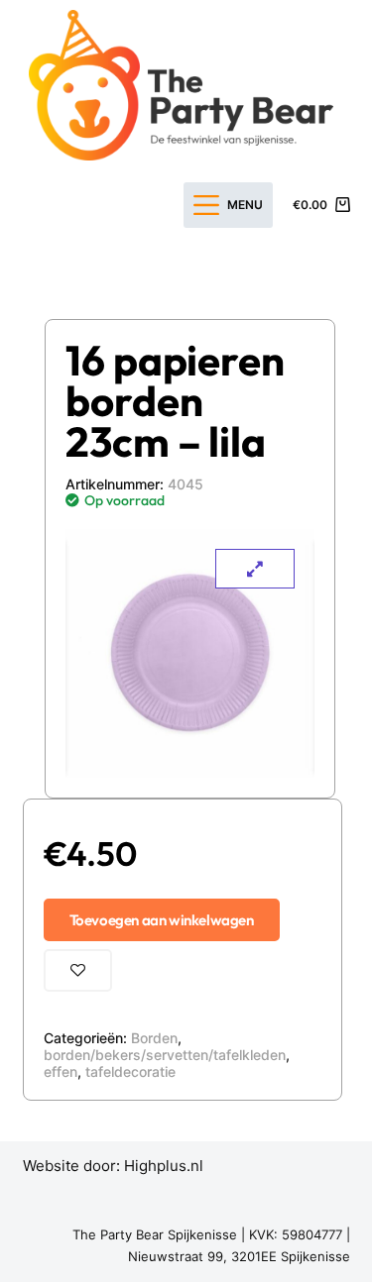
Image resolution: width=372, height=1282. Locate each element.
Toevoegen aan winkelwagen (161, 919)
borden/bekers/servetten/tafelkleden (165, 1054)
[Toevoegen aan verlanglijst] (78, 970)
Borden (154, 1037)
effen (60, 1071)
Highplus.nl (163, 1165)
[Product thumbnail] (255, 568)
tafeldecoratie (130, 1071)
